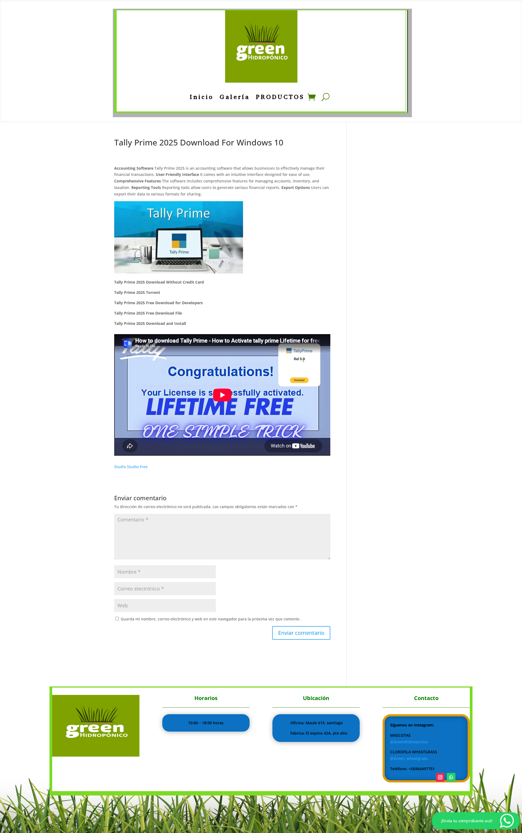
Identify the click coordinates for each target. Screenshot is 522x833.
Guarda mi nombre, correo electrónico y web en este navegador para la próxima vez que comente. (210, 618)
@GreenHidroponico (409, 741)
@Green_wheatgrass (409, 758)
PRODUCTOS (280, 97)
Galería (235, 97)
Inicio (202, 97)
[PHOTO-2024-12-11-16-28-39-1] (95, 755)
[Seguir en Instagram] (440, 777)
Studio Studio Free (131, 466)
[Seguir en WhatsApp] (451, 777)
